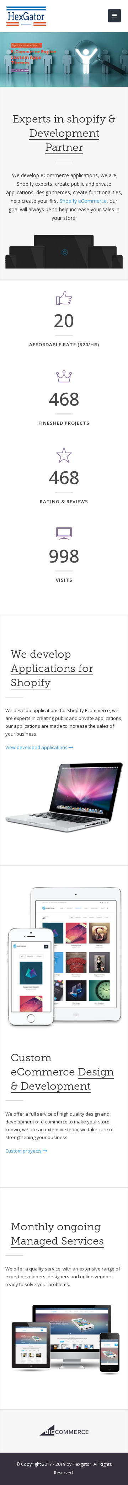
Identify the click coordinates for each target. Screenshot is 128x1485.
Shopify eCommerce (83, 200)
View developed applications (37, 747)
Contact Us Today (21, 70)
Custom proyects (24, 1151)
